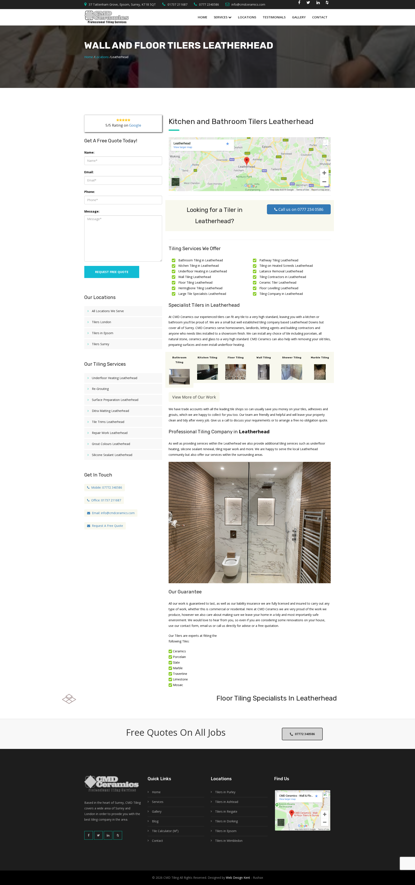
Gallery (299, 17)
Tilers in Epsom (102, 333)
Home (202, 17)
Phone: (89, 192)
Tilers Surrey (100, 344)
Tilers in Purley (225, 792)
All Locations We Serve (108, 311)
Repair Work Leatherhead (110, 433)
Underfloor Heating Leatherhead (114, 378)
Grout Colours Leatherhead (111, 444)
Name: (89, 152)
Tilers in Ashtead (226, 802)
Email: (89, 172)
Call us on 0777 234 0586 (300, 209)
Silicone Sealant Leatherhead (112, 455)
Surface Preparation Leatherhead (115, 400)
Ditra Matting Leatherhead (110, 411)
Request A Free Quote (106, 526)
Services (221, 17)
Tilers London (101, 322)
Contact (319, 17)
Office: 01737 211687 (105, 500)
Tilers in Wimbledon (229, 841)
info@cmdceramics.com (248, 4)
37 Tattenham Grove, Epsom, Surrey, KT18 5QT (122, 4)
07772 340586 (304, 734)
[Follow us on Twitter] (308, 3)
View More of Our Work (194, 397)
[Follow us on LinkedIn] (108, 835)
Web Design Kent (237, 877)
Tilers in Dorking (226, 821)
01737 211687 (177, 4)
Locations (247, 17)
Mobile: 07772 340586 (105, 487)
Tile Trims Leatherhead (108, 422)
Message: (91, 211)
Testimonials (274, 17)
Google (135, 125)
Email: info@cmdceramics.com (112, 513)
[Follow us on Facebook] (299, 3)
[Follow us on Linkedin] (318, 3)
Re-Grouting (100, 389)
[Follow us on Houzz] (327, 3)
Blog (155, 821)
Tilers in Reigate (226, 811)
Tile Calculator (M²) (165, 831)
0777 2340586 (209, 4)
